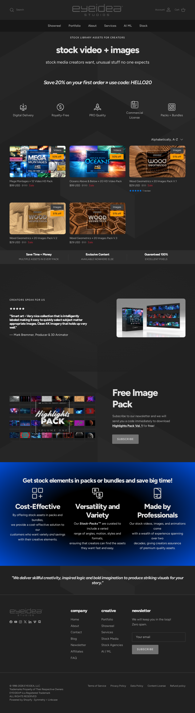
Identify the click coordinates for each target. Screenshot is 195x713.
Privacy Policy (118, 685)
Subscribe (145, 649)
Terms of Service (97, 685)
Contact (76, 632)
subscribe (125, 439)
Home (75, 619)
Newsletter (78, 645)
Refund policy (177, 685)
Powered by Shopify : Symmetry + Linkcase (34, 699)
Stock (143, 25)
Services (110, 25)
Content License (157, 685)
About (92, 25)
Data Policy (136, 685)
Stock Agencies (112, 645)
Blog (74, 638)
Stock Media (109, 638)
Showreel (54, 25)
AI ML (128, 25)
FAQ (74, 658)
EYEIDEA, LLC (32, 685)
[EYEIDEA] (97, 10)
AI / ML (106, 651)
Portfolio (75, 25)
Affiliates (77, 651)
